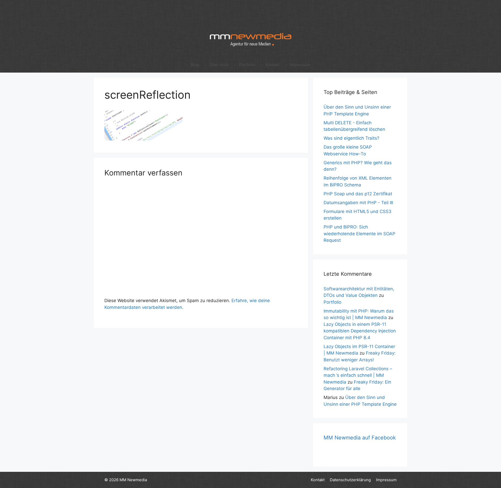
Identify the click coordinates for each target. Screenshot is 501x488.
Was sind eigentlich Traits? (351, 138)
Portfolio (247, 64)
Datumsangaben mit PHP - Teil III (358, 202)
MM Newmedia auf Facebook (360, 437)
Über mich (219, 64)
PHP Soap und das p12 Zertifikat (358, 193)
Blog (195, 64)
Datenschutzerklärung (350, 479)
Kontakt (272, 64)
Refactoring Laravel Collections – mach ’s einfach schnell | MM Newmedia (358, 375)
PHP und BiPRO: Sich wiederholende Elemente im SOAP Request (359, 233)
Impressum (300, 64)
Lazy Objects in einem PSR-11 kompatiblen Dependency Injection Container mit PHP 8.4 (360, 331)
